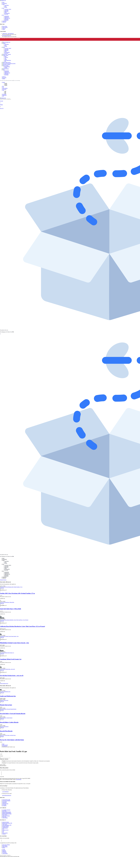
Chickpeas (6, 57)
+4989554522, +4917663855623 (8, 33)
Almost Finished (4, 683)
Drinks (3, 4)
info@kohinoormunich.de (6, 35)
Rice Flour (6, 14)
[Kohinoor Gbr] (3, 0)
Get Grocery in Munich (6, 800)
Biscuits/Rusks (4, 745)
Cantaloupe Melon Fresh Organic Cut (10, 659)
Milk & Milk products (7, 62)
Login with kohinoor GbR (6, 825)
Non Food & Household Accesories (9, 63)
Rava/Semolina (7, 13)
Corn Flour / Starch (7, 9)
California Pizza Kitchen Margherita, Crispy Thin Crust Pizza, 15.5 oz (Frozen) (22, 626)
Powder (5, 7)
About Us (4, 28)
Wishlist (3, 78)
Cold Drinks (6, 5)
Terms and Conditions (6, 815)
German (5, 85)
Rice (3, 15)
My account (4, 77)
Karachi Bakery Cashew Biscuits (9, 722)
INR (5, 92)
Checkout (4, 833)
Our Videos (4, 94)
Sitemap (3, 847)
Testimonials (4, 95)
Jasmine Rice (6, 17)
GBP (5, 93)
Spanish (5, 84)
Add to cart (2, 759)
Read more (2, 710)
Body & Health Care (6, 42)
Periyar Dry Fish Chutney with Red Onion (12, 739)
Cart (3, 87)
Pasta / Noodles (5, 65)
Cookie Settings (5, 817)
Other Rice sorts (7, 18)
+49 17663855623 (5, 791)
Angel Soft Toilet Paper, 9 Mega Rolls (10, 608)
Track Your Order (5, 803)
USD (3, 90)
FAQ (3, 96)
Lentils (5, 59)
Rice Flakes (6, 20)
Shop (3, 830)
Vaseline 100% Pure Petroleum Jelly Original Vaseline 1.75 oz (17, 593)
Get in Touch (4, 801)
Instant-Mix (6, 11)
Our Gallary (4, 804)
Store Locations (5, 832)
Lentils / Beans (5, 55)
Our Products (4, 3)
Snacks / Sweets (5, 744)
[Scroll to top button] (137, 854)
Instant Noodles (7, 66)
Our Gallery (4, 89)
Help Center (4, 816)
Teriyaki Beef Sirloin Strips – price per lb (11, 675)
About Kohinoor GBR (6, 799)
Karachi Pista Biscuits (6, 731)
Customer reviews (5, 829)
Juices (5, 6)
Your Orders (4, 810)
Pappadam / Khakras (6, 64)
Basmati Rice (6, 16)
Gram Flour (6, 10)
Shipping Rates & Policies (6, 812)
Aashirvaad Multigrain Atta (8, 696)
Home (3, 2)
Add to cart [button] (2, 587)
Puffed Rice (6, 19)
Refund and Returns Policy (7, 813)
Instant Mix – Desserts (7, 54)
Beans (5, 56)
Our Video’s (4, 805)
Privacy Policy (4, 26)
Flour (3, 8)
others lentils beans (7, 60)
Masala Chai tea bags (6, 705)
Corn (5, 58)
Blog (3, 86)
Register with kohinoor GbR (7, 823)
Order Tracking (4, 27)
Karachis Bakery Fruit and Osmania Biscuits (12, 713)
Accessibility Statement (6, 809)
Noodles (5, 67)
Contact (3, 29)
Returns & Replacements (6, 811)
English (3, 82)
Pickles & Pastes (6, 68)
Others (5, 12)
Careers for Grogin (5, 822)
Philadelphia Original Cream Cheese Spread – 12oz (14, 642)
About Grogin (4, 824)
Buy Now (6, 759)
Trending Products (3, 579)
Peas (5, 61)
